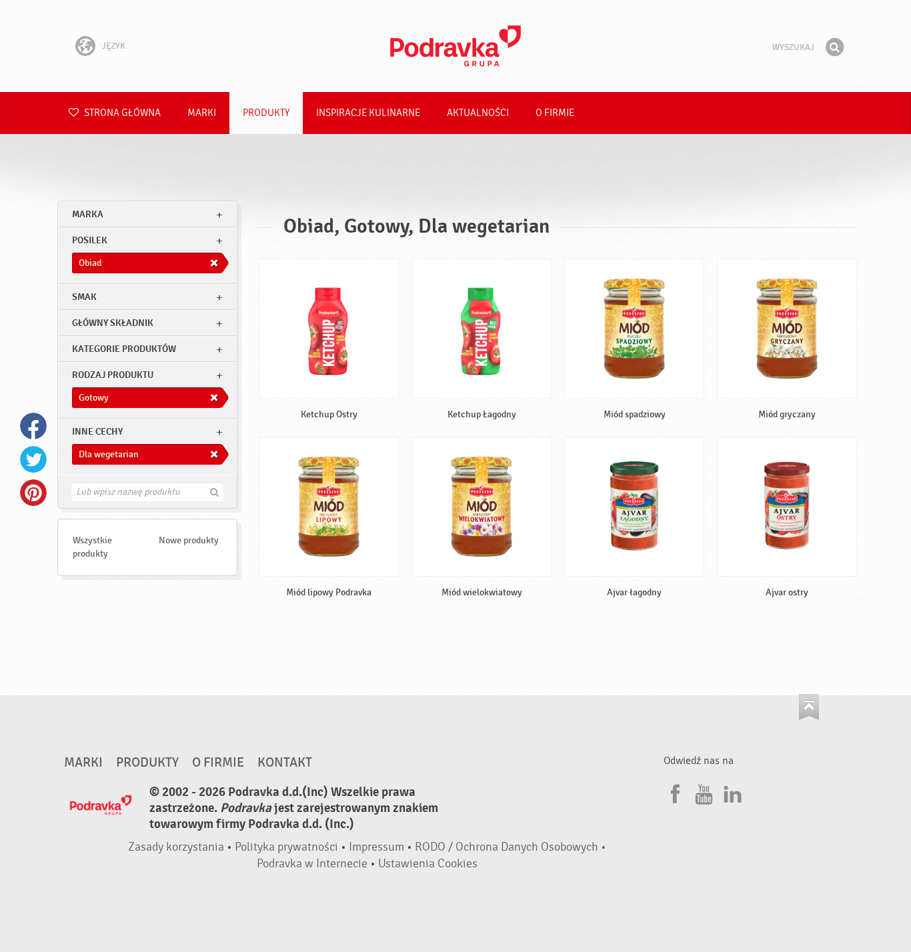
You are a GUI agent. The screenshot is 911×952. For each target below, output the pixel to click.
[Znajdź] (834, 47)
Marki (201, 113)
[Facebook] (674, 792)
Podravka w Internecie (312, 864)
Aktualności (478, 113)
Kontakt (284, 763)
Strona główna (121, 113)
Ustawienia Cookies (428, 864)
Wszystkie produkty (92, 547)
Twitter (33, 459)
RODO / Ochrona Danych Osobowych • (510, 847)
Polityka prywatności (286, 847)
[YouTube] (702, 792)
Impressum (376, 847)
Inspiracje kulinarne (368, 113)
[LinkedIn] (731, 792)
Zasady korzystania (176, 847)
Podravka (455, 46)
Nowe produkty (189, 540)
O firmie (555, 113)
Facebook (33, 426)
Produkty (266, 113)
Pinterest (33, 492)
